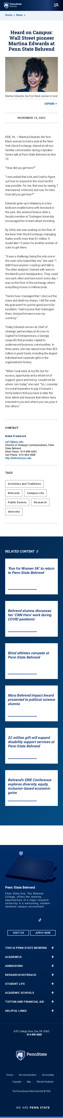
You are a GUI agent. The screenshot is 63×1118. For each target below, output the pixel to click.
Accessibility (48, 1075)
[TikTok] (40, 920)
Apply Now (42, 932)
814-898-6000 (34, 1034)
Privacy (9, 1075)
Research (40, 502)
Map (29, 1081)
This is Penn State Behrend (26, 947)
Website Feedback (45, 1081)
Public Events (17, 502)
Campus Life (35, 493)
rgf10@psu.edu (14, 441)
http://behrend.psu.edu (18, 458)
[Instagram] (23, 920)
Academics (13, 957)
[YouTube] (48, 920)
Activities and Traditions (24, 483)
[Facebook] (14, 920)
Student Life (15, 983)
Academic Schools (19, 992)
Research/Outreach (20, 974)
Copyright (16, 1081)
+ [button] (52, 947)
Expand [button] (50, 103)
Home (8, 15)
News (19, 15)
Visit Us (18, 932)
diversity (14, 511)
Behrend (14, 493)
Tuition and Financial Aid (24, 1001)
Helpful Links (16, 1010)
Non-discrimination (27, 1075)
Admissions (14, 965)
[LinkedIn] (31, 920)
